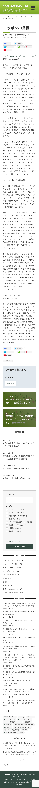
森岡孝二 (8, 361)
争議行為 (28, 722)
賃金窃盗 (16, 730)
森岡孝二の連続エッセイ (11, 593)
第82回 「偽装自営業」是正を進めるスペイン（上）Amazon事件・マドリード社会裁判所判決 (19, 745)
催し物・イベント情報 (10, 564)
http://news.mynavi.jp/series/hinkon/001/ (19, 56)
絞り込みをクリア (13, 541)
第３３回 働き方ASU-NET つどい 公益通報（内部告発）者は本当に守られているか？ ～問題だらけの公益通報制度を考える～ (19, 691)
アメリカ (31, 717)
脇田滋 (7, 730)
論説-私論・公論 (8, 571)
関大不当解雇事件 (11, 732)
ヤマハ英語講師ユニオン (13, 722)
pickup (22, 717)
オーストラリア (10, 719)
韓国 (21, 732)
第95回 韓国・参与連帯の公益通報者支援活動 (19, 666)
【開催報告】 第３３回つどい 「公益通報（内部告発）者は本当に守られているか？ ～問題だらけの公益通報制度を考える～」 (19, 657)
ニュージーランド (25, 719)
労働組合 (8, 724)
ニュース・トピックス (21, 37)
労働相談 (6, 578)
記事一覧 (10, 383)
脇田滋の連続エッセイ (10, 589)
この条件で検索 (19, 546)
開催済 (25, 730)
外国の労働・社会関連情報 (12, 567)
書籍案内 (6, 582)
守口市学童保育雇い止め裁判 (24, 724)
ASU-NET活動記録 (9, 575)
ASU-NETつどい (10, 717)
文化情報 (6, 585)
